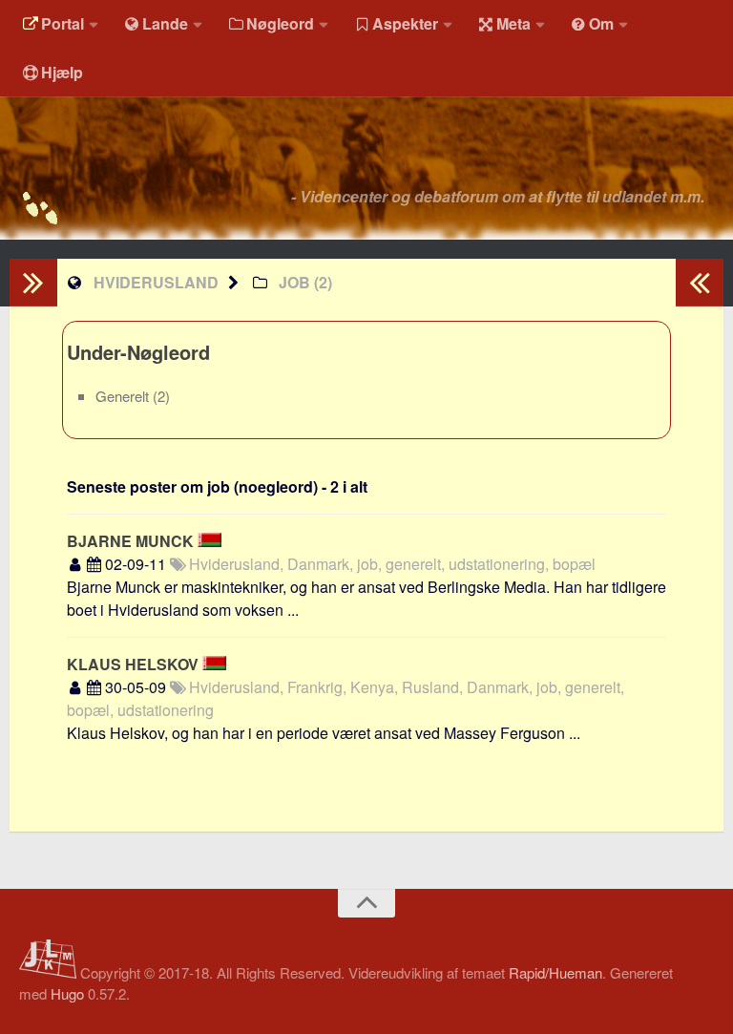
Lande (165, 23)
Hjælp (62, 72)
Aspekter (405, 23)
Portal (62, 23)
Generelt (124, 396)
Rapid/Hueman (555, 972)
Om (601, 23)
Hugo (67, 993)
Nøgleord (280, 23)
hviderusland (156, 282)
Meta (513, 23)
